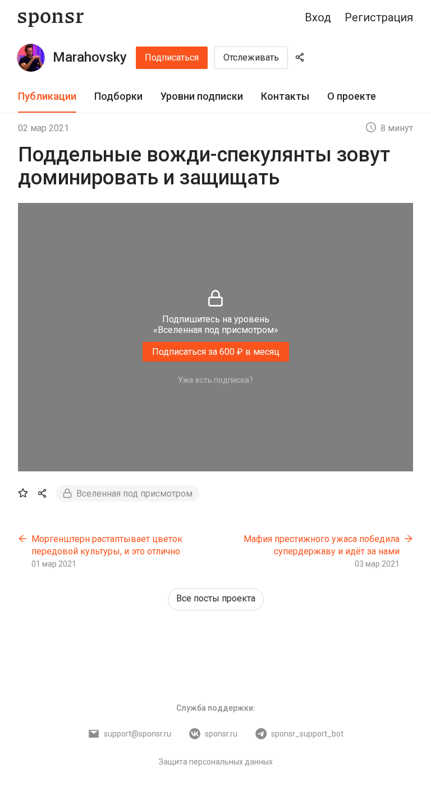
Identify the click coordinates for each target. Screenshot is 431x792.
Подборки (118, 96)
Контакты (285, 96)
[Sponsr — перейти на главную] (51, 17)
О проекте (351, 96)
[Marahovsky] (31, 58)
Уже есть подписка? (215, 380)
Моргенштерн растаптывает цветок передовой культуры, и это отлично (106, 545)
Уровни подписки (202, 96)
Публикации (47, 96)
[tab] (47, 97)
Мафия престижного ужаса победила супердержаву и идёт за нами (322, 545)
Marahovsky (90, 57)
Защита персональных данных (216, 761)
